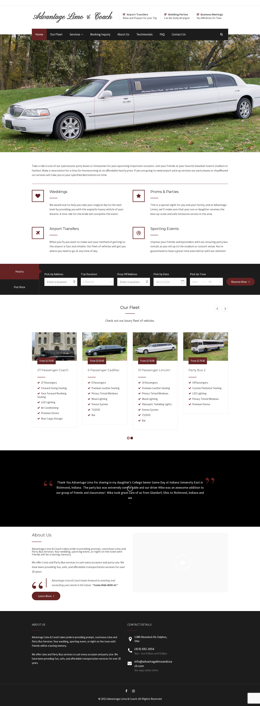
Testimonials (144, 34)
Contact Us (179, 34)
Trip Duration (89, 274)
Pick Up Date (161, 274)
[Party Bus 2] (205, 346)
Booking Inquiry (100, 34)
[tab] (19, 271)
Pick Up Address (53, 274)
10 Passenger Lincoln (154, 370)
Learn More (45, 596)
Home (39, 34)
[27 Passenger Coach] (54, 346)
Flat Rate (19, 287)
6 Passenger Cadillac (104, 370)
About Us (123, 34)
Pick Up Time (198, 274)
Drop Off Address (127, 274)
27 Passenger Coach (52, 370)
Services (75, 34)
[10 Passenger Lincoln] (155, 346)
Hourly (19, 271)
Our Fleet (56, 34)
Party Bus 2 (197, 370)
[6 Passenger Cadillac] (104, 346)
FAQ (162, 34)
